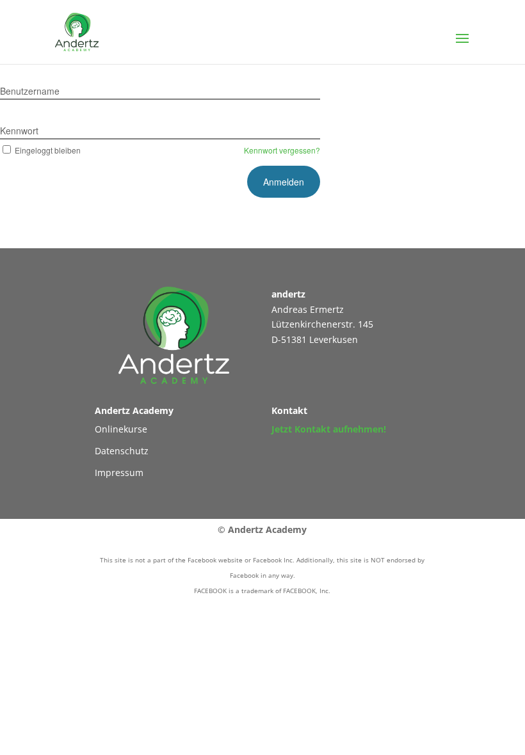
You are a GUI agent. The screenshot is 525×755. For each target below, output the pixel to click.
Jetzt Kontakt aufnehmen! (328, 429)
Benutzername (30, 90)
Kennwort (19, 130)
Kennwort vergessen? (282, 150)
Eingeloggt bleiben (48, 150)
